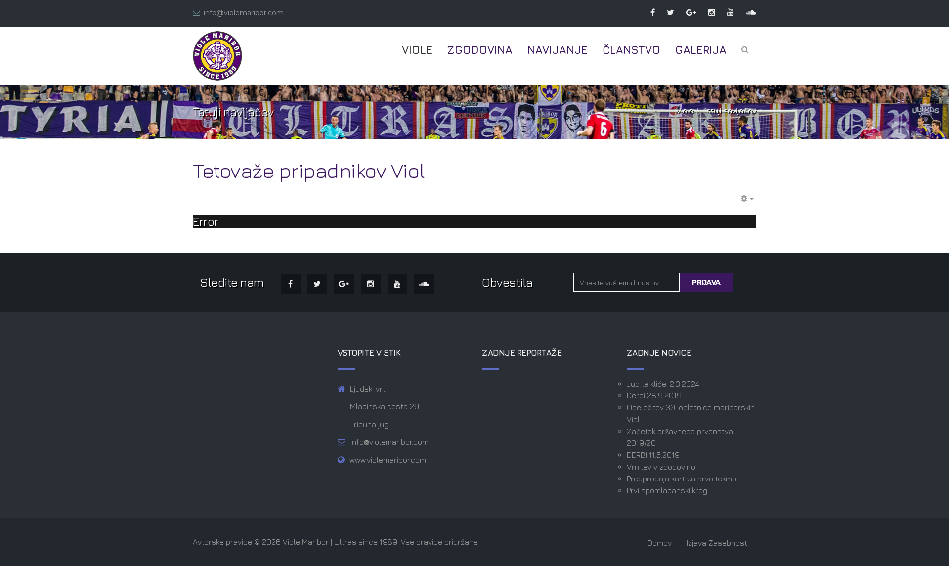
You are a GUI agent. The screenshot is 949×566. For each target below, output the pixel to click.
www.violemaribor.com (387, 459)
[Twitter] (665, 12)
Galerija (701, 50)
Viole (417, 50)
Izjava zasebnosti (718, 542)
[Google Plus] (686, 12)
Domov (659, 542)
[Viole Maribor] (217, 56)
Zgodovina (480, 50)
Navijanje (557, 50)
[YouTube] (725, 12)
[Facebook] (648, 12)
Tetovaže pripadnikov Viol (309, 170)
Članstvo (631, 50)
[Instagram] (706, 12)
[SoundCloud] (746, 12)
